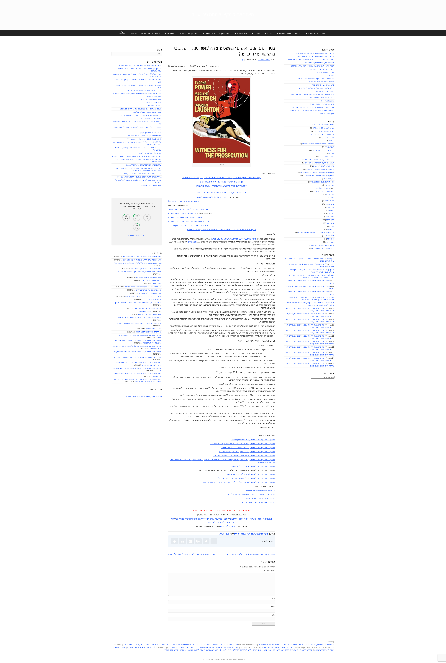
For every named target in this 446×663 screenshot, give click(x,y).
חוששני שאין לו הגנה (239, 440)
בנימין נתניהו (251, 239)
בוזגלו (253, 519)
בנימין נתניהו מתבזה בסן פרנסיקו (151, 186)
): (229, 239)
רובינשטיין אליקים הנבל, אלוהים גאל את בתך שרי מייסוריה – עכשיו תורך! (307, 645)
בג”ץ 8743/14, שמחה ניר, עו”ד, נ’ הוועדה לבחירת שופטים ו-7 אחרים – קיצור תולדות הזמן (197, 650)
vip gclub (330, 270)
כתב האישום (192, 242)
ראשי (324, 33)
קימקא (211, 522)
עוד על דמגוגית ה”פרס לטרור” (324, 72)
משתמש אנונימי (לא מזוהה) (325, 297)
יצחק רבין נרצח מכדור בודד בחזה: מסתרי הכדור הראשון (143, 165)
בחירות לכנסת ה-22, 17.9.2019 (323, 128)
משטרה (331, 226)
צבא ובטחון (330, 229)
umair (332, 264)
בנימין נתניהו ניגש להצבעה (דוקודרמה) (321, 69)
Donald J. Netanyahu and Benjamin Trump (143, 397)
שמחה (181, 519)
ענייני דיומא (330, 223)
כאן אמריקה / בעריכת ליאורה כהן (323, 191)
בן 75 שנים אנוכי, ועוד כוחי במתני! (184, 647)
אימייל (272, 607)
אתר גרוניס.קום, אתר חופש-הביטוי (136, 645)
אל (270, 519)
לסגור (226, 519)
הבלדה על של (223, 239)
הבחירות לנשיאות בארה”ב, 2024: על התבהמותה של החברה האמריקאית (137, 357)
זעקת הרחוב (330, 220)
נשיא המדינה (330, 185)
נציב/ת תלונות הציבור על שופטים (323, 150)
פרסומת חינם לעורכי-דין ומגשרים (323, 166)
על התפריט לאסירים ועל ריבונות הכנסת (148, 332)
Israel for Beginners (323, 188)
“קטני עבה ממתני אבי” (154, 106)
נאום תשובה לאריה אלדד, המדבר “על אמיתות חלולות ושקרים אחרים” (312, 110)
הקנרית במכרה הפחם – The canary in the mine (144, 139)
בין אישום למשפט (239, 239)
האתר (220, 522)
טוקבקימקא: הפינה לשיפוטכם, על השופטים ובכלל (318, 144)
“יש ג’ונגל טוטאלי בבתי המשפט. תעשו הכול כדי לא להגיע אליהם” (175, 645)
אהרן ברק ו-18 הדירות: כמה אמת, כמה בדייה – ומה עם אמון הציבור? (139, 65)
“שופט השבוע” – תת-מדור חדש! (151, 118)
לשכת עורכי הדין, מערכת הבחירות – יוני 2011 (319, 160)
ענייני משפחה (329, 204)
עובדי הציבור (330, 195)
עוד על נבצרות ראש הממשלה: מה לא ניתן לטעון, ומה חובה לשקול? (312, 107)
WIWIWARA (330, 303)
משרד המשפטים (328, 138)
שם (273, 598)
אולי (234, 460)
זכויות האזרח (330, 207)
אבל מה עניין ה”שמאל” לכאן (202, 460)
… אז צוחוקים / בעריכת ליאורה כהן (323, 248)
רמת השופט (330, 147)
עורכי (212, 519)
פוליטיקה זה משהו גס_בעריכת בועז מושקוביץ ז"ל (318, 176)
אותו (231, 526)
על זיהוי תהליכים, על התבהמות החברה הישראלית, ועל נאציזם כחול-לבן (311, 95)
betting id (330, 259)
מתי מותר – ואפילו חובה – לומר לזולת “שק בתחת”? (252, 650)
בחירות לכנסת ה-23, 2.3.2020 (324, 131)
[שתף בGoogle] (198, 541)
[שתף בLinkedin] (182, 541)
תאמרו (266, 519)
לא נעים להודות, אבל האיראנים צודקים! (321, 82)
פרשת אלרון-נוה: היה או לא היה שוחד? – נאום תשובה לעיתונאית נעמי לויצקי (136, 156)
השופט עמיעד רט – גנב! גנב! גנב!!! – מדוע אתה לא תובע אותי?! (140, 109)
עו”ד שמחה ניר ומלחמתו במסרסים (215, 182)
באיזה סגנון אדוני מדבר (327, 157)
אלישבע (233, 519)
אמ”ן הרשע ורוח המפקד (326, 114)
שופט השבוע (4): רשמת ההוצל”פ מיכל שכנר (147, 112)
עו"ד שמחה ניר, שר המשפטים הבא (322, 134)
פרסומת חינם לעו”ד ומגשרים (150, 33)
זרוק (235, 526)
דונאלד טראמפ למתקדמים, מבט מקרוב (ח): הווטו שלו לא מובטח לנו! (312, 66)
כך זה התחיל (237, 182)
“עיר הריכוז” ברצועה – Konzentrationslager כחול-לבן (316, 79)
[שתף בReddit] (174, 541)
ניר (177, 519)
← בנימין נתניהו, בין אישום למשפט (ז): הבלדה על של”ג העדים (191, 554)
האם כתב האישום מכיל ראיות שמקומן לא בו (230, 456)
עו (188, 519)
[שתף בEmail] (190, 541)
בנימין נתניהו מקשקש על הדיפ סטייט (322, 104)
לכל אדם (331, 214)
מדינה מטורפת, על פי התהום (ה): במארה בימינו (318, 63)
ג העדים (214, 239)
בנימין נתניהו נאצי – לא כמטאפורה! (323, 85)
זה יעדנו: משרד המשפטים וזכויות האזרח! (277, 647)
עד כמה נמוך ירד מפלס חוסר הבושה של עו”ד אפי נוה (144, 91)
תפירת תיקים (242, 460)
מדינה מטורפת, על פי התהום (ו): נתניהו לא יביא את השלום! (315, 56)
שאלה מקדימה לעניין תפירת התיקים (233, 452)
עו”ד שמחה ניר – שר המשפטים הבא (141, 647)
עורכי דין (331, 153)
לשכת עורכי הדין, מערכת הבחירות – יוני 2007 (319, 163)
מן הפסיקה (330, 239)
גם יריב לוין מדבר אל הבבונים (325, 91)
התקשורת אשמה (328, 179)
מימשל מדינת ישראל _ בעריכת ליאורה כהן (320, 169)
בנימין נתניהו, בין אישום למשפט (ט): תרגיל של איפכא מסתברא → (250, 554)
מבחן (259, 519)
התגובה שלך (269, 571)
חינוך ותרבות (330, 242)
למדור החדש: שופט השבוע (269, 645)
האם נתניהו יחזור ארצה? (153, 103)
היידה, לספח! (330, 76)
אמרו (246, 519)
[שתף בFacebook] (214, 541)
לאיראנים (224, 526)
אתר (273, 615)
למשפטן (331, 210)
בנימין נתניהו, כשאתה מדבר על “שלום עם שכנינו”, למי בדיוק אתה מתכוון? (310, 60)
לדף (203, 519)
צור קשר (134, 33)
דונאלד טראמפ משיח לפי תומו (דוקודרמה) (321, 98)
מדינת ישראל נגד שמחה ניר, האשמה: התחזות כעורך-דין (316, 233)
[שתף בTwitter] (206, 541)
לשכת (217, 519)
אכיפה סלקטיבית (225, 460)
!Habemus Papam (327, 101)
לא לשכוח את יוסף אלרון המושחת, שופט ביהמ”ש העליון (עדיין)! (141, 115)
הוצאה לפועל (329, 201)
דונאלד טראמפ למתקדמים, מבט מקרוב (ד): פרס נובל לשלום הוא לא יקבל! (137, 352)
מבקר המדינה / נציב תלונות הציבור (323, 182)
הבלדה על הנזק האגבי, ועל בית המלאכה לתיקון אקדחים (316, 88)
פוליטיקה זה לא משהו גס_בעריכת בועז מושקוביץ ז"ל (317, 172)
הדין (207, 519)
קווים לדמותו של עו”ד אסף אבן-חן (150, 133)
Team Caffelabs (328, 275)
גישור (332, 198)
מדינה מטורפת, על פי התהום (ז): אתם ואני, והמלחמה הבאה (314, 53)
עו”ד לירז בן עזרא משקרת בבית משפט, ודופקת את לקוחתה (142, 174)
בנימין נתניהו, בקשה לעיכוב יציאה (150, 99)
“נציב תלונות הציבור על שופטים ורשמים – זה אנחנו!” (219, 647)
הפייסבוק (196, 519)
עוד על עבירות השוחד (266, 502)
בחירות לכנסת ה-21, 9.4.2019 (324, 125)
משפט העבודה (329, 236)
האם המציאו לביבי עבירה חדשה (234, 448)
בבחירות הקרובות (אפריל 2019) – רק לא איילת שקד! (144, 136)
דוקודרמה (298, 33)
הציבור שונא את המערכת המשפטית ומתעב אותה (219, 645)
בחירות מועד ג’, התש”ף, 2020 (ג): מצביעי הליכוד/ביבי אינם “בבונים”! (139, 177)
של (190, 519)
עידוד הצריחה (329, 217)
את (221, 519)
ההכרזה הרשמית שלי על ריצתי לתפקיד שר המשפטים (292, 650)
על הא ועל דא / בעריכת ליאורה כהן (322, 245)
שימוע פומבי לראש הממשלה (264, 490)
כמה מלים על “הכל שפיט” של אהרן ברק (148, 153)
